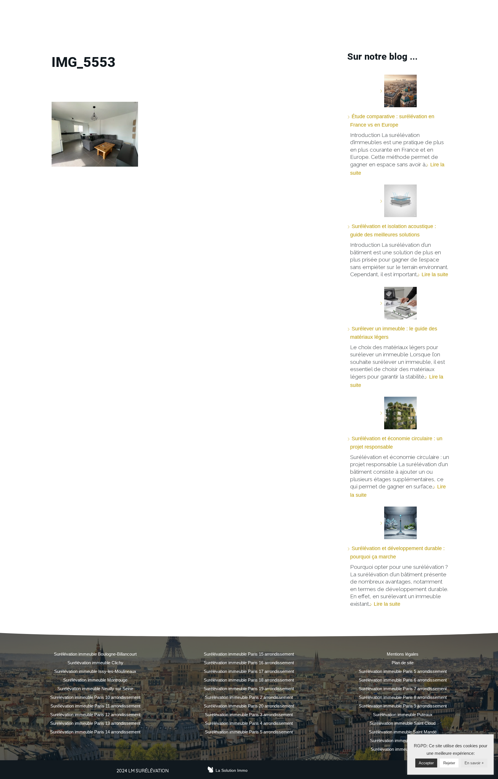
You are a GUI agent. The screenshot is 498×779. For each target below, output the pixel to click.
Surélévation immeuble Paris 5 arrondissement (249, 731)
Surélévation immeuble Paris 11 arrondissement (95, 705)
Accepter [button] (426, 763)
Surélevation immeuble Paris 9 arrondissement (403, 705)
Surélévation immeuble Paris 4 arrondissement (249, 723)
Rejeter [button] (449, 763)
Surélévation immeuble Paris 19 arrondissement (249, 688)
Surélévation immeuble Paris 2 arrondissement (249, 697)
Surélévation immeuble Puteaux (403, 714)
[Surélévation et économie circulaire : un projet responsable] (398, 413)
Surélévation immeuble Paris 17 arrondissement (249, 671)
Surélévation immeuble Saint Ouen (402, 740)
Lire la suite (435, 274)
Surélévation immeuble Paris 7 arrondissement (403, 688)
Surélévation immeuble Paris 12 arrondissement (95, 714)
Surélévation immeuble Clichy (95, 662)
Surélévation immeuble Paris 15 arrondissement (249, 654)
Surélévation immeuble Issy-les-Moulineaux (95, 671)
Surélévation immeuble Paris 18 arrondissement (249, 680)
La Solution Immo (232, 770)
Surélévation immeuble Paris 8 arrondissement (403, 697)
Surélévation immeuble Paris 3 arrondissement (249, 714)
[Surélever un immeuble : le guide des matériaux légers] (398, 303)
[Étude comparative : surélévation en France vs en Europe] (398, 91)
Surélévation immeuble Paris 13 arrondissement (95, 723)
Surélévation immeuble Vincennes (403, 749)
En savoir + (474, 763)
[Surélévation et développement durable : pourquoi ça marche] (398, 523)
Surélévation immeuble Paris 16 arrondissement (249, 662)
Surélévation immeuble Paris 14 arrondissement (95, 731)
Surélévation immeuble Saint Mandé (403, 731)
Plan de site (403, 662)
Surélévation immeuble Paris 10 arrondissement (95, 697)
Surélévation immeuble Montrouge (95, 680)
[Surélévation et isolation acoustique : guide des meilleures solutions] (398, 201)
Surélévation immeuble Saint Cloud (402, 723)
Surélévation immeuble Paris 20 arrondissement (249, 705)
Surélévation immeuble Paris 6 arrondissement (403, 680)
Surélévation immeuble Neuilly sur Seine (95, 688)
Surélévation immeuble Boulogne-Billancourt (95, 654)
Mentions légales (402, 654)
